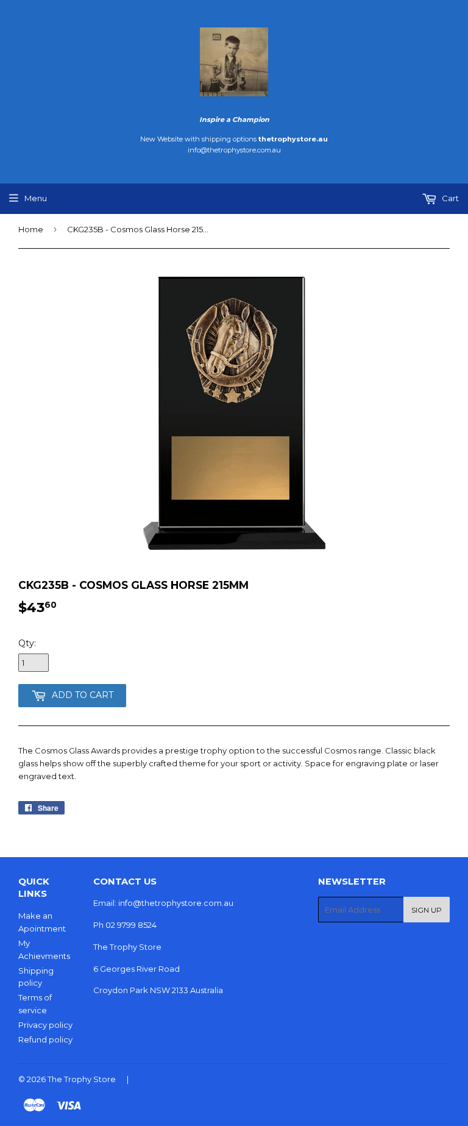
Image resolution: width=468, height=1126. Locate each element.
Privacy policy (45, 1025)
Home (30, 229)
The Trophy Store (82, 1079)
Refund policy (45, 1039)
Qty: (27, 643)
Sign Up (426, 909)
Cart (449, 198)
